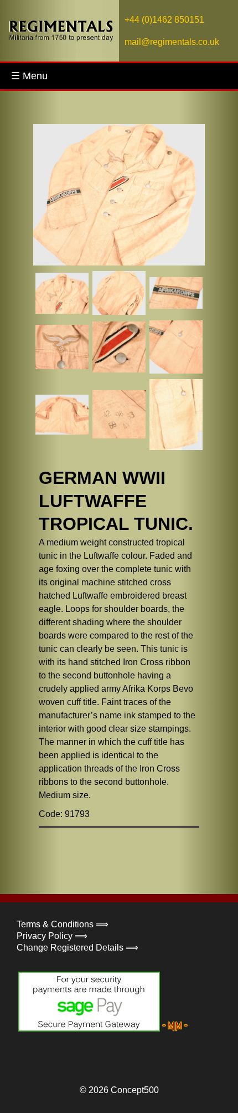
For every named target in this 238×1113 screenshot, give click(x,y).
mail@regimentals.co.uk (172, 42)
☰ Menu (29, 75)
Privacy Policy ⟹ (52, 936)
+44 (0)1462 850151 (164, 19)
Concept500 (135, 1090)
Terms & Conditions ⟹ (62, 924)
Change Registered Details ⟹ (77, 947)
